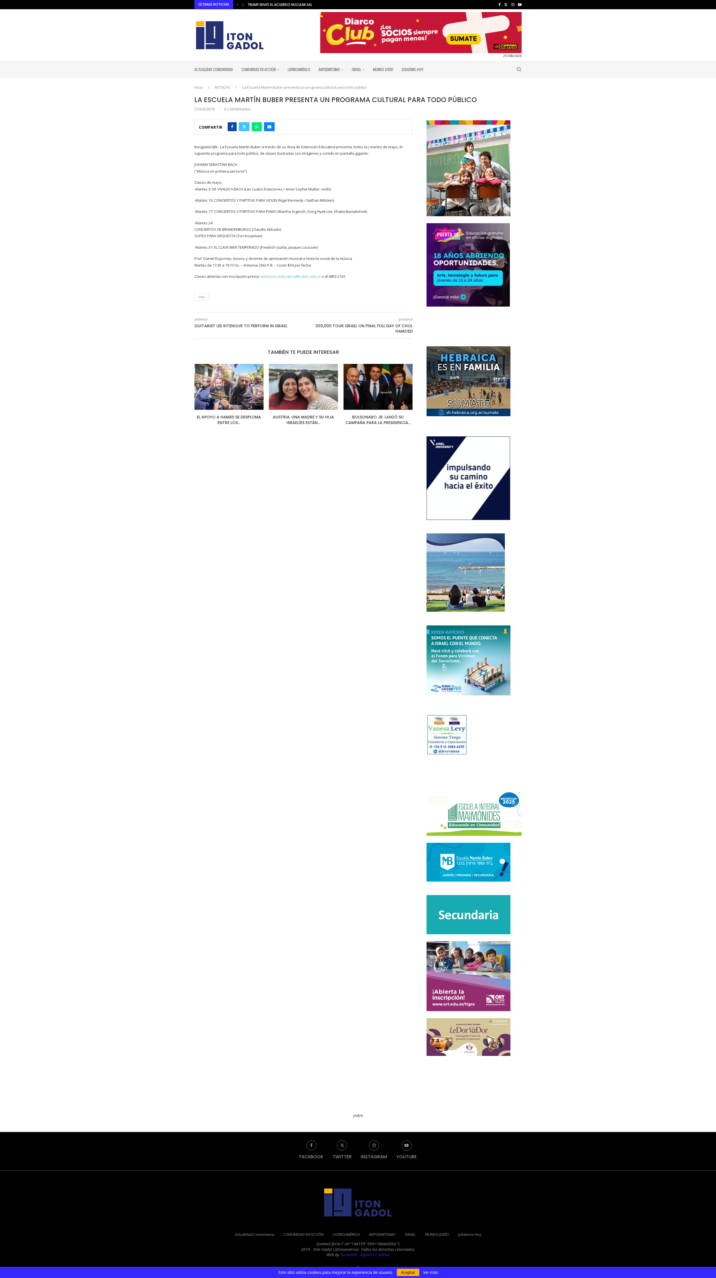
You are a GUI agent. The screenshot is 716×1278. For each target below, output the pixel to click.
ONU (201, 297)
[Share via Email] (269, 126)
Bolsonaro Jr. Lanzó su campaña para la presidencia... (373, 420)
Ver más (430, 1272)
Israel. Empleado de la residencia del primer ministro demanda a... (305, 4)
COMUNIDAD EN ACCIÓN (258, 69)
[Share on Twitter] (244, 126)
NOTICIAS (222, 87)
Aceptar (408, 1272)
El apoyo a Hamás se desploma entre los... (217, 420)
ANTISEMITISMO (329, 69)
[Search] (519, 69)
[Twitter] (506, 4)
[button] (237, 4)
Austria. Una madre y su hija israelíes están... (296, 420)
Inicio (198, 87)
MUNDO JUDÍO (383, 69)
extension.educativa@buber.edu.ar (290, 276)
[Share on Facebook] (232, 126)
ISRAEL (356, 69)
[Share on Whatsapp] (257, 126)
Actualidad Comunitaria (213, 69)
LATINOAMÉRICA (299, 69)
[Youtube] (520, 4)
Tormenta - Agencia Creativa (365, 1254)
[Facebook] (499, 4)
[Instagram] (512, 4)
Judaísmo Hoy (412, 69)
